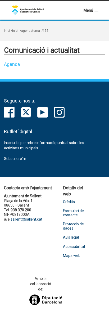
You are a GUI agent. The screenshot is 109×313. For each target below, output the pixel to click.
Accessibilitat (74, 247)
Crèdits (69, 202)
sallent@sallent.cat (26, 219)
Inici (7, 31)
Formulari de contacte (73, 213)
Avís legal (71, 237)
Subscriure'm (15, 158)
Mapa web (71, 256)
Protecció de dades (73, 226)
